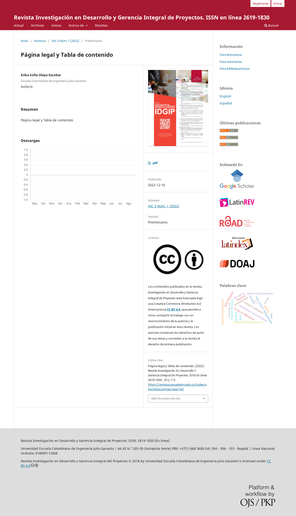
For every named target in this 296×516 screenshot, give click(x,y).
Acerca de (77, 25)
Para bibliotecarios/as (235, 68)
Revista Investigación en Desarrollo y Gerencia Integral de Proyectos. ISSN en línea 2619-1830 (141, 17)
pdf (155, 163)
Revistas (101, 25)
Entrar (278, 3)
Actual (19, 25)
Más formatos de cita (165, 398)
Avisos (56, 25)
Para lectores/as (231, 55)
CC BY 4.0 (173, 309)
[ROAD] (237, 225)
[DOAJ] (237, 266)
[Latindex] (237, 250)
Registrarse (260, 3)
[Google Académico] (237, 188)
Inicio (24, 41)
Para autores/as (231, 62)
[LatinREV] (237, 206)
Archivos (37, 25)
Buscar (273, 25)
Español (226, 103)
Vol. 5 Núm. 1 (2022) (65, 41)
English (225, 96)
